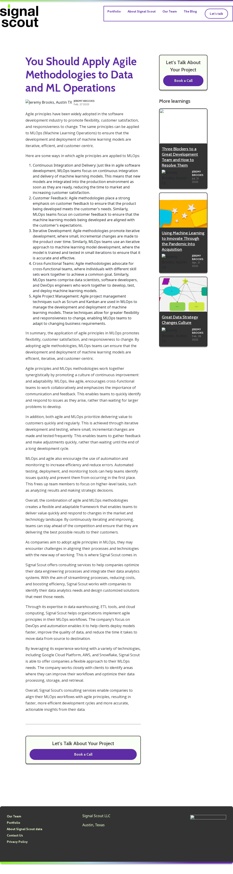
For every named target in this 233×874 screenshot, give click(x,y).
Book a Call (83, 754)
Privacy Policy (17, 842)
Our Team (169, 11)
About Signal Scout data (24, 829)
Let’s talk (216, 14)
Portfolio (114, 11)
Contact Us (15, 835)
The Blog (190, 11)
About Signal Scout (142, 11)
